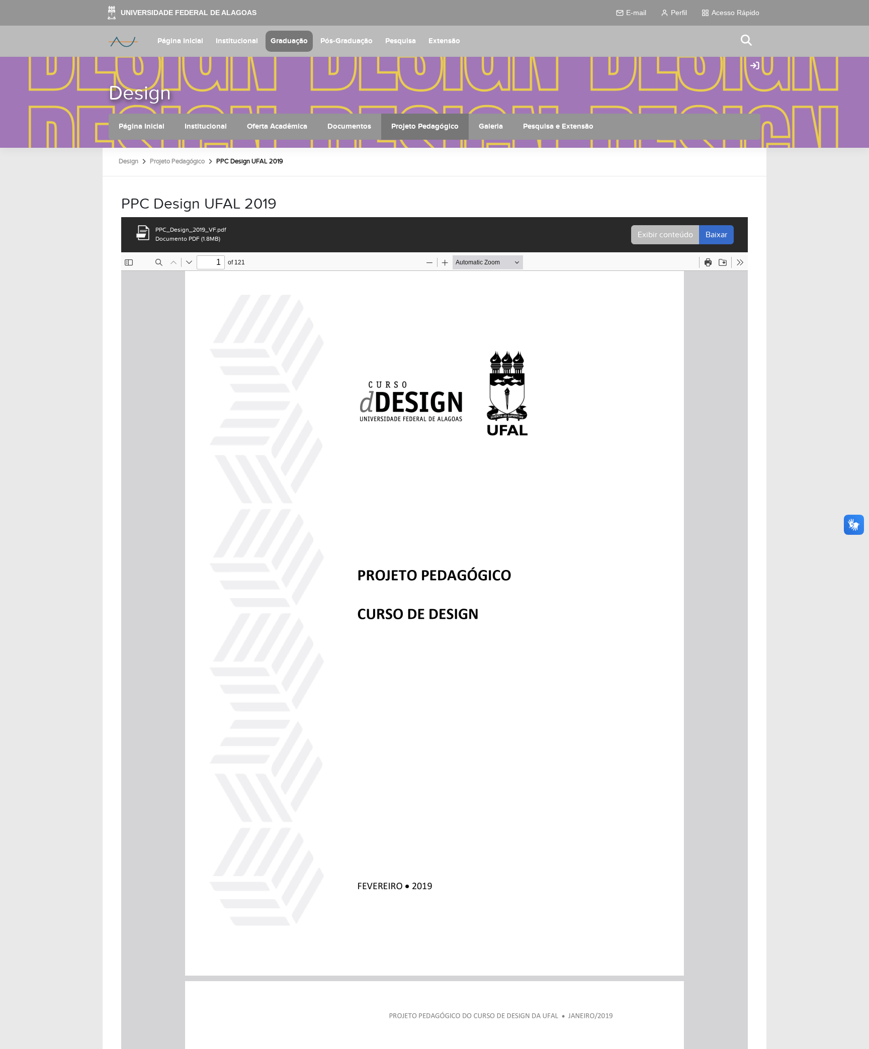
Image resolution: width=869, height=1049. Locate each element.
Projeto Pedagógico (425, 126)
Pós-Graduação (346, 41)
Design (140, 93)
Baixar (716, 235)
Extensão (444, 41)
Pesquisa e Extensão (558, 126)
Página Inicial (180, 41)
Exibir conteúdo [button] (665, 235)
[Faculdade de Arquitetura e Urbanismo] (123, 41)
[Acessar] (754, 66)
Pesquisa (400, 41)
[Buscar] (747, 41)
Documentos (349, 126)
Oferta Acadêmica (277, 126)
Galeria (491, 126)
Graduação (289, 41)
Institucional (237, 41)
